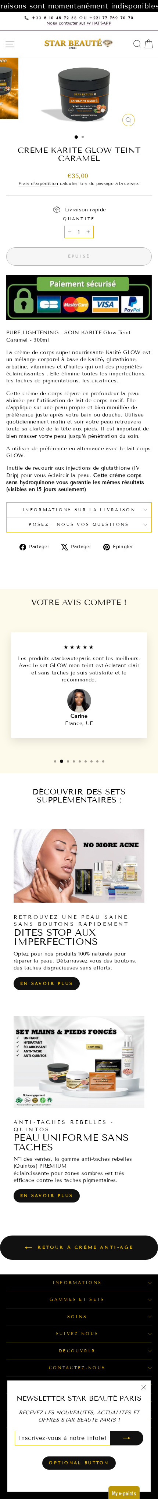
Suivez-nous (77, 1333)
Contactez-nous (77, 1367)
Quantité (79, 218)
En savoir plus (46, 983)
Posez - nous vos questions (79, 524)
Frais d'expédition (38, 183)
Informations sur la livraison (79, 509)
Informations (77, 1282)
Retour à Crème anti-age (84, 1247)
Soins (77, 1316)
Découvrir (77, 1350)
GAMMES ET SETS (77, 1299)
